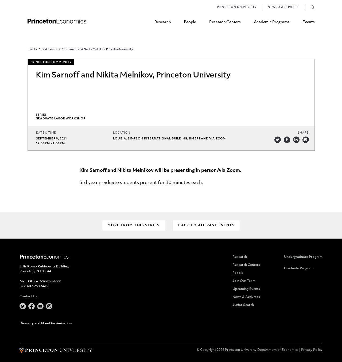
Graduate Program (298, 268)
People (190, 22)
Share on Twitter (277, 140)
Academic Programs (271, 22)
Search (313, 7)
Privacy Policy (311, 350)
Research (162, 22)
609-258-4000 (50, 281)
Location (121, 132)
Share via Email (305, 140)
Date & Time (46, 132)
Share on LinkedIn (296, 140)
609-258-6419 (37, 286)
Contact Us (28, 296)
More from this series (133, 225)
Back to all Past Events (206, 225)
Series (41, 115)
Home (57, 21)
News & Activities (284, 7)
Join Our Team (243, 281)
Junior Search (243, 305)
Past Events (49, 49)
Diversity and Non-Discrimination (46, 323)
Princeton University (237, 7)
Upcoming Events (246, 289)
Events (308, 22)
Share (303, 132)
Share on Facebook (287, 140)
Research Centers (225, 22)
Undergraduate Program (303, 257)
